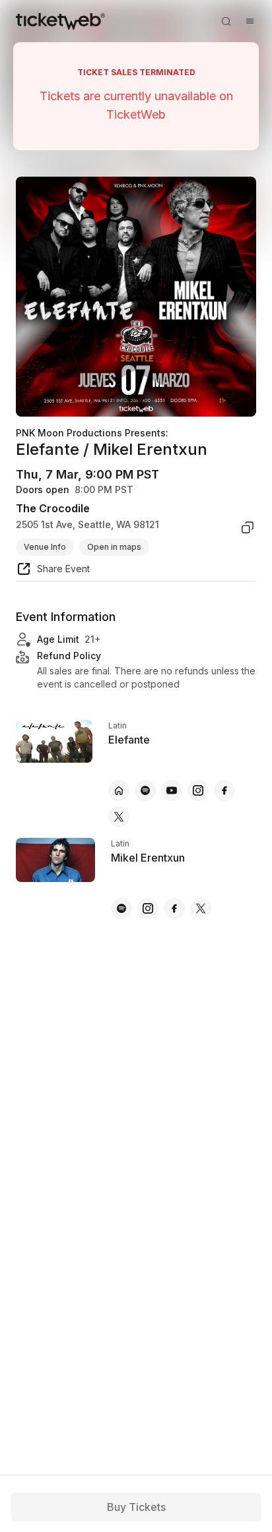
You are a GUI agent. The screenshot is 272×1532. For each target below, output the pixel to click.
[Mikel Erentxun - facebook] (174, 908)
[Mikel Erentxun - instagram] (147, 908)
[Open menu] (249, 21)
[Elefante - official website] (118, 790)
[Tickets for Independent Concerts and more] (60, 21)
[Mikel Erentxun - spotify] (121, 908)
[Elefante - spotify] (145, 790)
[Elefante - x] (118, 816)
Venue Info (45, 547)
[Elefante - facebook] (224, 790)
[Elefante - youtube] (171, 790)
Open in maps (114, 547)
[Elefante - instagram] (198, 790)
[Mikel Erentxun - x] (200, 908)
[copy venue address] (247, 527)
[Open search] (225, 21)
